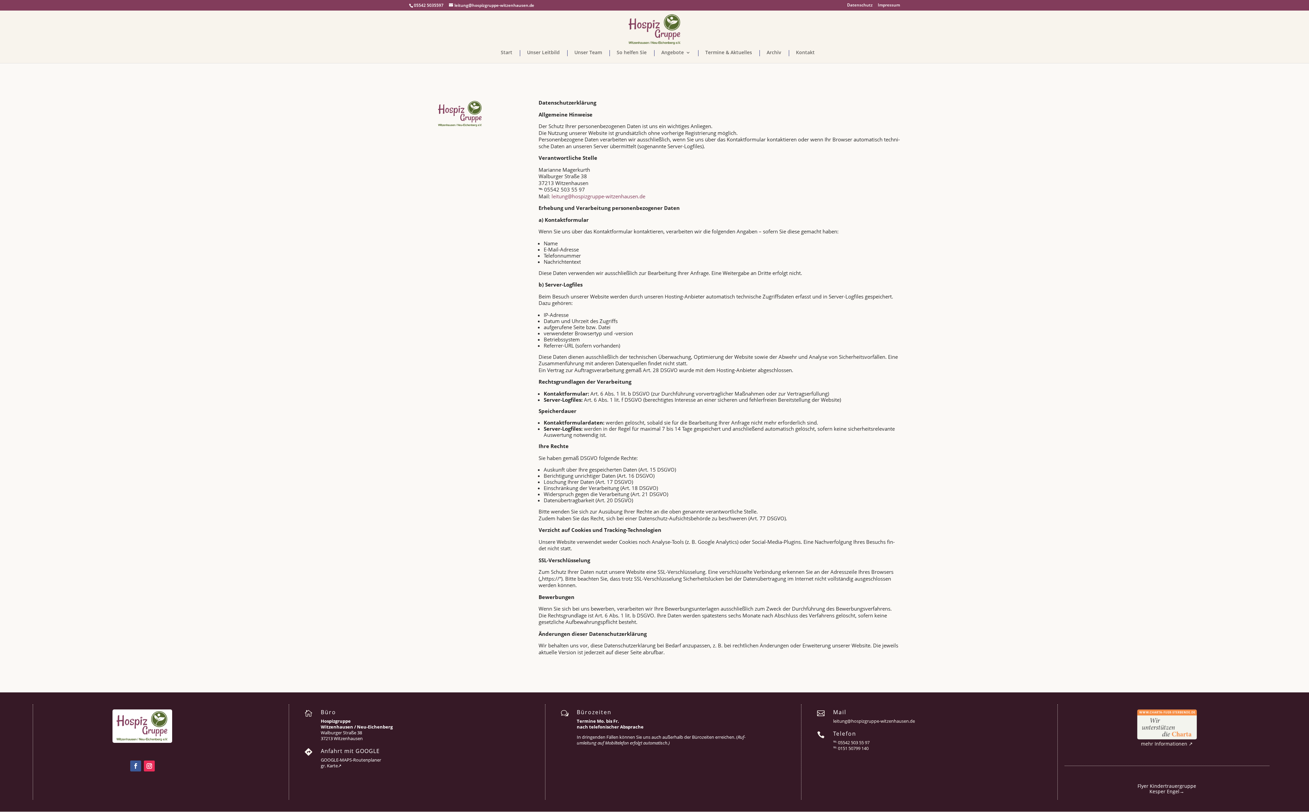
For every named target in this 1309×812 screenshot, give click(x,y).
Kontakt (805, 53)
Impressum (889, 5)
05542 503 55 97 (854, 742)
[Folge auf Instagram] (149, 766)
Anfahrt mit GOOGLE (350, 751)
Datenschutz (860, 5)
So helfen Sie (632, 53)
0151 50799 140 (853, 748)
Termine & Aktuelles (728, 53)
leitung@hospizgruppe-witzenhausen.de (598, 196)
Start (506, 53)
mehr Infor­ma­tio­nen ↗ (1167, 743)
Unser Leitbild (543, 53)
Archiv (774, 53)
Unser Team (588, 53)
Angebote (672, 53)
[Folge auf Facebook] (135, 766)
